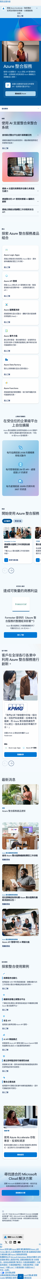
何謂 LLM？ (10, 1267)
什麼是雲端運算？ (29, 1262)
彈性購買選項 (25, 1249)
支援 (9, 1254)
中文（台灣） (5, 1270)
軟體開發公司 (5, 1257)
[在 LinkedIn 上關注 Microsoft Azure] (14, 1242)
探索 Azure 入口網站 (15, 1237)
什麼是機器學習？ (15, 1265)
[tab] (7, 521)
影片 (20, 1262)
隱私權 (30, 1275)
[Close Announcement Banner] (36, 8)
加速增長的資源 (35, 1252)
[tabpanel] (20, 549)
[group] (17, 545)
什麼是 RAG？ (30, 1267)
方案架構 (3, 1254)
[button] (20, 108)
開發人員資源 (10, 1259)
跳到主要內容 (5, 1)
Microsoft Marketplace (18, 1257)
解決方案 (25, 1252)
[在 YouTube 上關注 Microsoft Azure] (19, 1242)
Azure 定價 (4, 1249)
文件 (39, 1257)
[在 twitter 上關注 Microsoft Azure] (6, 1242)
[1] (3, 1211)
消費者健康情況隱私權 (8, 1275)
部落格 (2, 1259)
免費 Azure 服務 (14, 1249)
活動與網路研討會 (26, 1259)
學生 (17, 1259)
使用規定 (8, 1278)
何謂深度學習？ (29, 1265)
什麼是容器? (19, 1267)
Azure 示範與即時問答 (19, 1254)
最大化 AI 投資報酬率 (13, 1252)
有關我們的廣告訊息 (24, 1278)
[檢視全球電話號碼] (20, 1276)
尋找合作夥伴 (32, 1257)
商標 (14, 1278)
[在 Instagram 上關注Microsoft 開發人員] (10, 1242)
